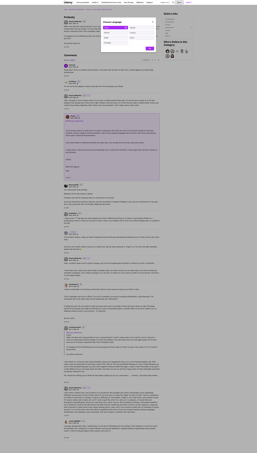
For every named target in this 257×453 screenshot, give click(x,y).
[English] (68, 2)
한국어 (132, 37)
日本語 (106, 37)
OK (150, 48)
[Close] (153, 22)
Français (133, 32)
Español (132, 27)
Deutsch (107, 32)
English (106, 27)
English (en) (164, 2)
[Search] (173, 2)
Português (107, 42)
